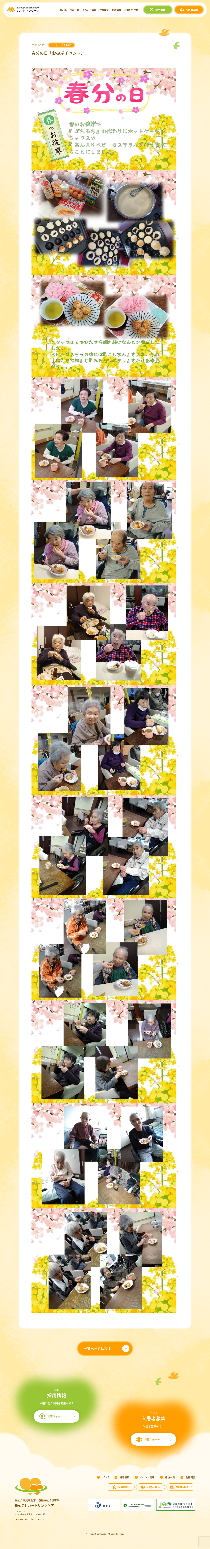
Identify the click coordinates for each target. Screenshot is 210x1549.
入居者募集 (192, 10)
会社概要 (104, 9)
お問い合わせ (131, 9)
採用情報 (160, 10)
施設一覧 (74, 9)
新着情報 (116, 9)
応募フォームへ (56, 1416)
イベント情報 (89, 9)
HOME (63, 9)
